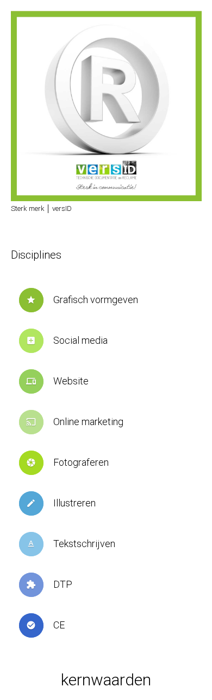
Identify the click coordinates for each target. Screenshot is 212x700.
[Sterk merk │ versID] (106, 106)
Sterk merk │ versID (41, 208)
